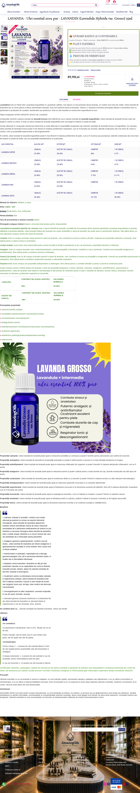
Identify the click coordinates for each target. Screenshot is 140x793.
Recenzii (76, 100)
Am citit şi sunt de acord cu (89, 734)
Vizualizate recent (13, 721)
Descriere (64, 100)
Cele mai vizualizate (35, 721)
